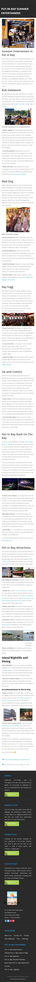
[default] (10, 484)
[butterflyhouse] (28, 572)
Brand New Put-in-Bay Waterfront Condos (17, 964)
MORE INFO (11, 794)
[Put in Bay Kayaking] (28, 635)
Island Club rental (7, 700)
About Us (8, 935)
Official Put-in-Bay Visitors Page (16, 953)
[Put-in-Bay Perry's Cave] (17, 572)
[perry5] (7, 572)
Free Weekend (10, 939)
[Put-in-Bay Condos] (9, 714)
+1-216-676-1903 (15, 917)
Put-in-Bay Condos (22, 698)
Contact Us (17, 935)
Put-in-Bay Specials (12, 956)
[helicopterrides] (7, 635)
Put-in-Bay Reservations (13, 949)
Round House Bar (19, 104)
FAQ (18, 939)
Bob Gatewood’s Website (18, 174)
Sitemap (25, 939)
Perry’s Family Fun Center (24, 590)
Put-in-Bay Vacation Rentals (15, 959)
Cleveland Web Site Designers (18, 979)
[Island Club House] (26, 714)
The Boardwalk (7, 670)
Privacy (26, 935)
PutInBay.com (8, 540)
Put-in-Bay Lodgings (12, 969)
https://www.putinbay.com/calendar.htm (17, 759)
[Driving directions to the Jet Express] (17, 635)
